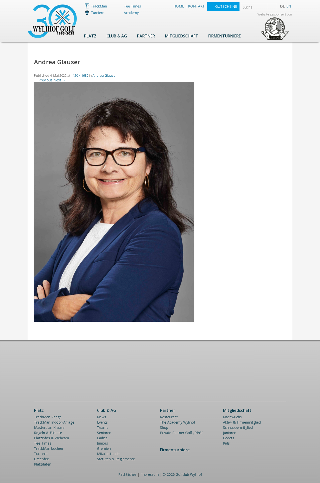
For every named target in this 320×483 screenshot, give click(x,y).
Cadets (228, 438)
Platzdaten (42, 464)
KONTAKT (196, 6)
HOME (179, 6)
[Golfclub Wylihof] (52, 36)
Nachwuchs (232, 417)
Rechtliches (127, 474)
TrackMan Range (48, 417)
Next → (60, 80)
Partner (146, 36)
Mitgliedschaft (181, 36)
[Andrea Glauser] (114, 320)
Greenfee (41, 459)
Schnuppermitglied (238, 427)
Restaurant (169, 417)
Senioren (104, 432)
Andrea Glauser (104, 75)
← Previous (43, 80)
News (101, 417)
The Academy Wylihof (177, 422)
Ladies (102, 438)
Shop (164, 427)
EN (288, 6)
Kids (226, 443)
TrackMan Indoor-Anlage (54, 422)
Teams (102, 427)
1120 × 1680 (79, 75)
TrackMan (99, 6)
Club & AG (116, 36)
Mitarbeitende (108, 453)
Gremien (104, 448)
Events (102, 422)
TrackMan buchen (48, 448)
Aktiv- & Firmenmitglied (242, 422)
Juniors (102, 443)
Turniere (97, 12)
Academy (131, 12)
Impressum (149, 474)
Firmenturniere (224, 36)
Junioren (229, 432)
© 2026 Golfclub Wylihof (182, 474)
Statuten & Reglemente (116, 459)
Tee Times (132, 6)
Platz (90, 36)
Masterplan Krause (49, 427)
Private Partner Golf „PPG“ (181, 432)
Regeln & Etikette (48, 432)
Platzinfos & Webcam (51, 438)
